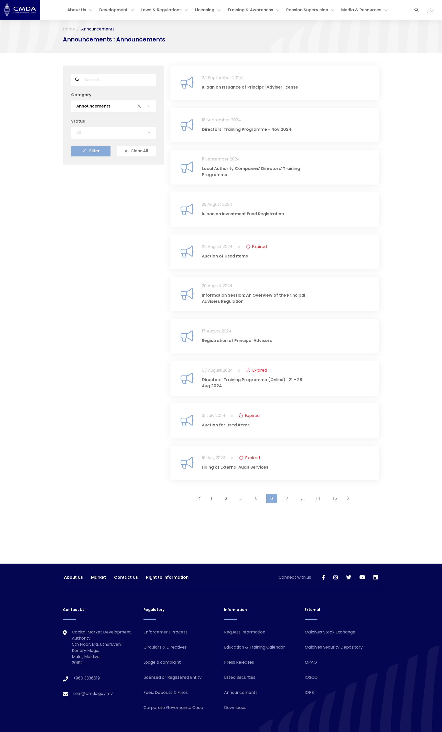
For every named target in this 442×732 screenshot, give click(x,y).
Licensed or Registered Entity (172, 677)
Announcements (241, 692)
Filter (94, 151)
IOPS (309, 692)
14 (318, 498)
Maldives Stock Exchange (330, 632)
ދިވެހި (430, 10)
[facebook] (323, 577)
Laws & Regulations (161, 10)
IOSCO (311, 677)
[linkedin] (375, 577)
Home (69, 29)
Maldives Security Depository (334, 647)
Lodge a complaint (162, 662)
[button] (91, 10)
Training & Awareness (250, 10)
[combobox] (113, 106)
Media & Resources (361, 10)
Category (81, 95)
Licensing (204, 10)
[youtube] (362, 577)
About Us (76, 10)
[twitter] (348, 577)
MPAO (311, 662)
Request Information (244, 632)
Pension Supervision (307, 10)
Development (113, 10)
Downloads (235, 708)
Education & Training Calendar (254, 647)
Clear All (138, 151)
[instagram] (335, 577)
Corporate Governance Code (173, 708)
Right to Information (167, 577)
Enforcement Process (165, 632)
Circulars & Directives (165, 647)
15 (335, 498)
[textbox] (108, 133)
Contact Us (126, 577)
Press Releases (239, 662)
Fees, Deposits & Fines (165, 692)
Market (98, 577)
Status (78, 121)
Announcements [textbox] (108, 106)
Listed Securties (239, 677)
